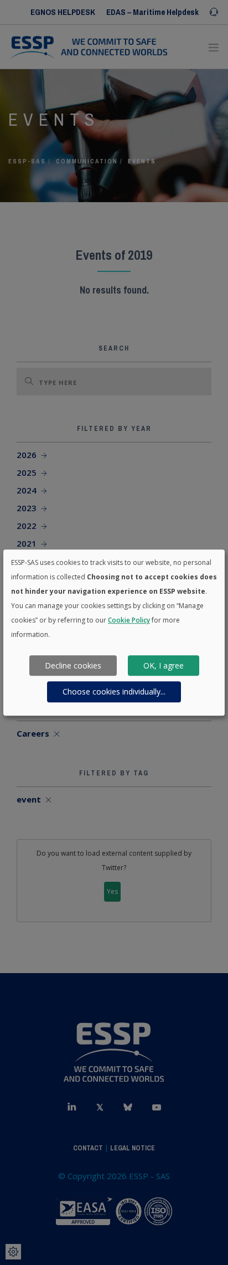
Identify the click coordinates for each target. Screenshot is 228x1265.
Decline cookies (73, 665)
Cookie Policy (129, 620)
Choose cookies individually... (114, 691)
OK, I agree (163, 665)
